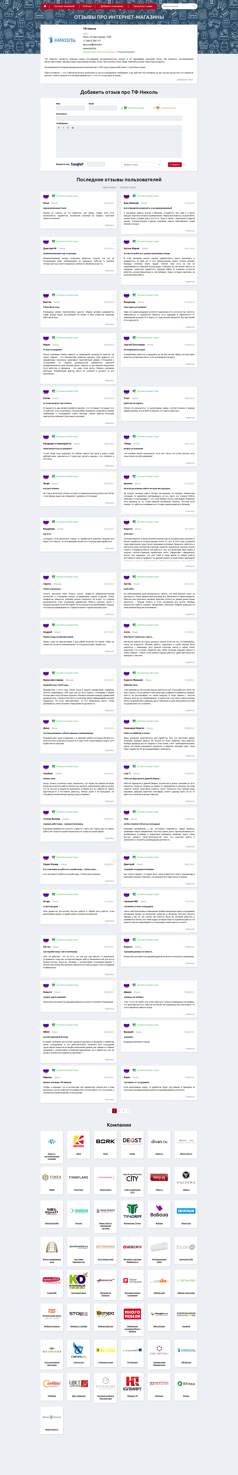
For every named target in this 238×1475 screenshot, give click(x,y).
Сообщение (62, 123)
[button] (58, 128)
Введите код (62, 164)
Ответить (109, 225)
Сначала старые (128, 187)
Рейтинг (87, 6)
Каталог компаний (64, 6)
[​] (119, 143)
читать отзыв (78, 216)
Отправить (175, 165)
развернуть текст (185, 80)
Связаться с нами (142, 6)
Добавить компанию (112, 6)
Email (91, 104)
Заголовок (61, 114)
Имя (58, 104)
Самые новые (109, 187)
